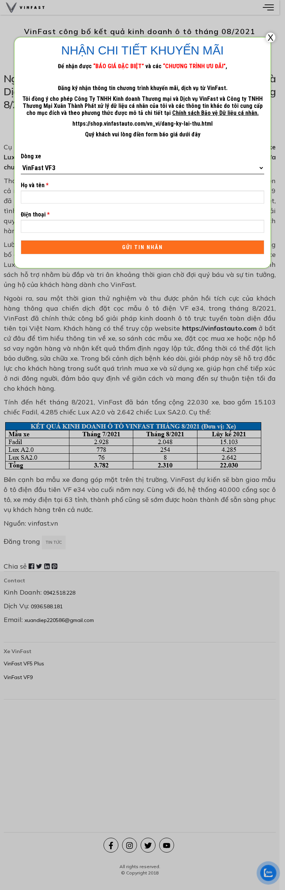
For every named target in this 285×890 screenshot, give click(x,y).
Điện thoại (35, 214)
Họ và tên (35, 185)
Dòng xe (31, 156)
